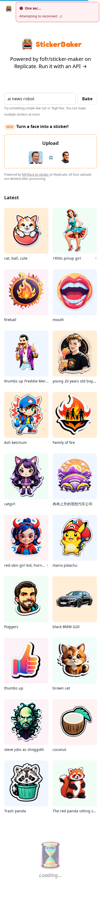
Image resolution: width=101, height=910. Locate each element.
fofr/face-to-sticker (35, 174)
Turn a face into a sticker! (37, 126)
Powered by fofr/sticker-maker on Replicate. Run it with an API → (50, 62)
